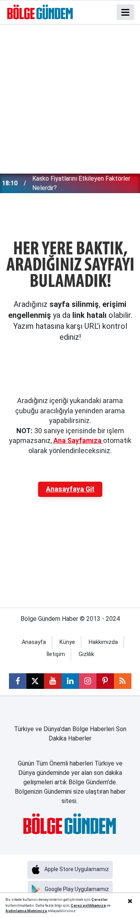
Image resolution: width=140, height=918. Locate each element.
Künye (67, 642)
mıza (101, 905)
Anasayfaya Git (70, 489)
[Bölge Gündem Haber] (40, 11)
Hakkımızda (103, 642)
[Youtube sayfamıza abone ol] (52, 681)
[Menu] (126, 12)
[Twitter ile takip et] (35, 681)
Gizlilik (86, 654)
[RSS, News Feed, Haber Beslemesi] (122, 681)
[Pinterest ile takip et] (105, 681)
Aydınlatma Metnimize (26, 911)
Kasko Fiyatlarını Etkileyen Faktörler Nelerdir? (81, 183)
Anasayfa (34, 642)
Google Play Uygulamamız (77, 889)
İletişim (55, 654)
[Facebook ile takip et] (17, 681)
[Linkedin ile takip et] (70, 681)
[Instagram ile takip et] (87, 681)
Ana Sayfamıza (78, 440)
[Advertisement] (70, 99)
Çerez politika (83, 905)
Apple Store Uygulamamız (76, 869)
